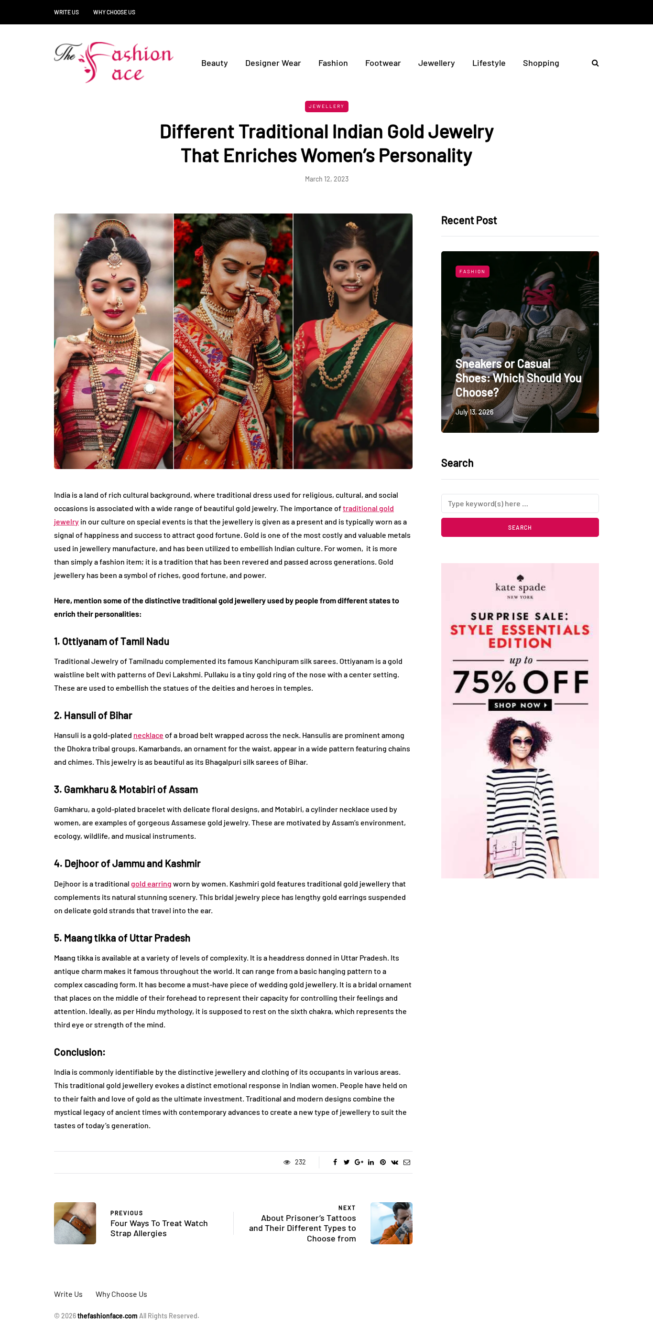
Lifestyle (489, 62)
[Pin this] (383, 1162)
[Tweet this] (347, 1162)
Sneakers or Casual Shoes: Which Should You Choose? (519, 377)
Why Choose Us (114, 12)
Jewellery (436, 62)
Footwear (383, 62)
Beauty (214, 62)
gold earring (151, 883)
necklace (148, 734)
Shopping (541, 62)
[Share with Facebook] (335, 1162)
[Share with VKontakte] (395, 1162)
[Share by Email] (407, 1162)
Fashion (333, 62)
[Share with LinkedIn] (371, 1162)
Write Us (66, 12)
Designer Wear (273, 62)
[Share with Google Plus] (359, 1162)
